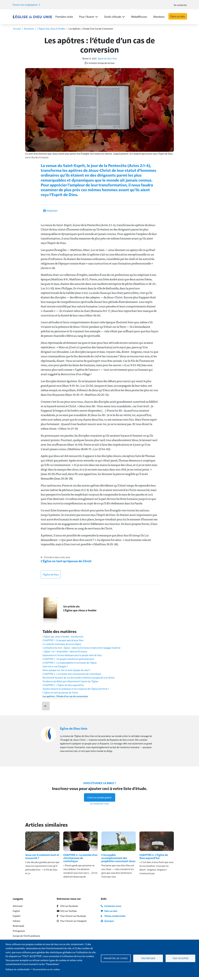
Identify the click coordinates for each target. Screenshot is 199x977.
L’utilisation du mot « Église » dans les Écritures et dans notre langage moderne (81, 647)
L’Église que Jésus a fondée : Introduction (63, 636)
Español (16, 915)
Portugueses (19, 930)
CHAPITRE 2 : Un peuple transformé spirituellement (68, 658)
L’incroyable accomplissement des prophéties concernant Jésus (118, 858)
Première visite (64, 16)
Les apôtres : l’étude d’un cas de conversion (65, 696)
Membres (159, 16)
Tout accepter (180, 958)
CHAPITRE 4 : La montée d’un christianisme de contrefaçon (72, 673)
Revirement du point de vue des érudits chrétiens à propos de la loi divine (79, 677)
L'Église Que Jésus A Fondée (51, 28)
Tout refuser (148, 958)
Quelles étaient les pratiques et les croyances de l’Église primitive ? (76, 688)
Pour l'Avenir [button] (86, 16)
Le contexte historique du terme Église (62, 643)
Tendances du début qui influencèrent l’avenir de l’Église (70, 681)
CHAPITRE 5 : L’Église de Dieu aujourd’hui (63, 684)
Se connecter (180, 4)
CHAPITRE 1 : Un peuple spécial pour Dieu (63, 640)
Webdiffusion (139, 16)
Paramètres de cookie (116, 958)
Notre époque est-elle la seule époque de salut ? (66, 670)
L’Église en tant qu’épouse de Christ (66, 561)
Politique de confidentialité (18, 969)
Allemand (17, 905)
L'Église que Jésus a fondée (79, 610)
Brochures (29, 28)
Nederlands (18, 925)
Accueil (17, 28)
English (16, 910)
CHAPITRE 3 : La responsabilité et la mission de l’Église (70, 662)
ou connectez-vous (99, 803)
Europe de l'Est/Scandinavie (26, 935)
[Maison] (32, 16)
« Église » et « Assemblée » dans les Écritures (65, 651)
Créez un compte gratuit (99, 797)
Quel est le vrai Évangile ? (55, 666)
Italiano (16, 920)
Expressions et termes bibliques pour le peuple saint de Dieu (72, 655)
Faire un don (177, 16)
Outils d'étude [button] (112, 16)
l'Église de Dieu (51, 574)
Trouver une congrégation (25, 4)
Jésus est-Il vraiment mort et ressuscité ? (42, 856)
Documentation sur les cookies (46, 969)
